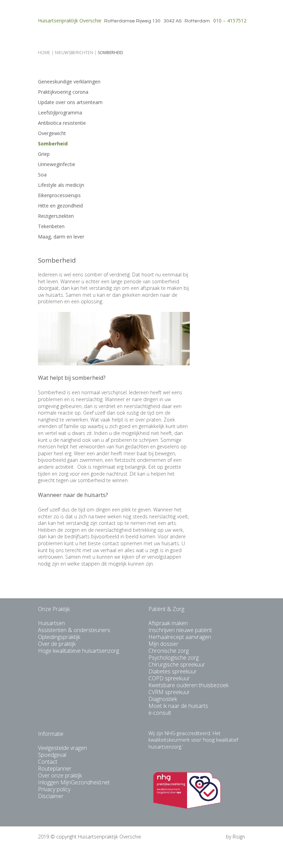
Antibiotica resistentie (62, 123)
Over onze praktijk (60, 775)
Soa (42, 174)
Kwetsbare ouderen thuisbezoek (188, 685)
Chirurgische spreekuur (176, 664)
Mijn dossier (163, 644)
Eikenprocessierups (59, 195)
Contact (47, 761)
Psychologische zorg (173, 657)
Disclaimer (51, 796)
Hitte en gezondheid (60, 205)
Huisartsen (51, 623)
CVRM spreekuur (169, 692)
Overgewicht (52, 133)
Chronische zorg (168, 650)
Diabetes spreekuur (172, 671)
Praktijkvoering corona (63, 92)
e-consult (159, 712)
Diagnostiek (162, 699)
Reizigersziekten (56, 216)
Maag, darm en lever (61, 236)
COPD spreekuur (169, 678)
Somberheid (53, 143)
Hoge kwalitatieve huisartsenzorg (78, 650)
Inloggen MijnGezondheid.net (74, 782)
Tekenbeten (51, 226)
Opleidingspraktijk (59, 637)
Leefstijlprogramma (60, 112)
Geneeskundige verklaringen (69, 81)
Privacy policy (54, 789)
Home (44, 52)
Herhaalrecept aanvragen (179, 637)
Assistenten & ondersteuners (74, 630)
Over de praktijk (57, 644)
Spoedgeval (52, 755)
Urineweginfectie (56, 164)
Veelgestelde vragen (62, 748)
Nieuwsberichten (74, 52)
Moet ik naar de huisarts (178, 706)
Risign (239, 836)
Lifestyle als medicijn (61, 185)
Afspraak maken (168, 623)
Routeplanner (54, 768)
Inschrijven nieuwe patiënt (180, 630)
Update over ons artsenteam (70, 102)
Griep (44, 154)
